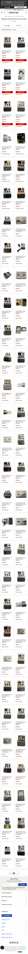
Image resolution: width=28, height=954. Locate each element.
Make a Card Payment (7, 934)
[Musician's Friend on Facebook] (10, 942)
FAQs (3, 930)
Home (5, 16)
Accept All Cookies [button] (20, 7)
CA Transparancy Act (7, 949)
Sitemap (13, 949)
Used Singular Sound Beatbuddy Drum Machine (6, 52)
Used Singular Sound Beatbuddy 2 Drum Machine (20, 148)
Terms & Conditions (14, 948)
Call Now (7, 915)
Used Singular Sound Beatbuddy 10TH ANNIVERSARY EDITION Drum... (20, 751)
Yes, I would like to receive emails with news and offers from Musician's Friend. (13, 888)
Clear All (14, 29)
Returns (3, 926)
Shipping (4, 923)
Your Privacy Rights (22, 948)
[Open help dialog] (2, 947)
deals (14, 9)
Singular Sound (11, 16)
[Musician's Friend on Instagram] (17, 942)
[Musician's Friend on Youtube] (15, 942)
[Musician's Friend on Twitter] (13, 942)
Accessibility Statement (20, 949)
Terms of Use (13, 5)
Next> (18, 873)
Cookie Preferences (20, 5)
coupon (18, 9)
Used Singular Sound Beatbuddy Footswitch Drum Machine (21, 230)
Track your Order (6, 919)
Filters (6, 25)
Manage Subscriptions (7, 937)
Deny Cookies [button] (7, 7)
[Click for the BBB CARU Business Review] (20, 952)
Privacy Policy (9, 2)
